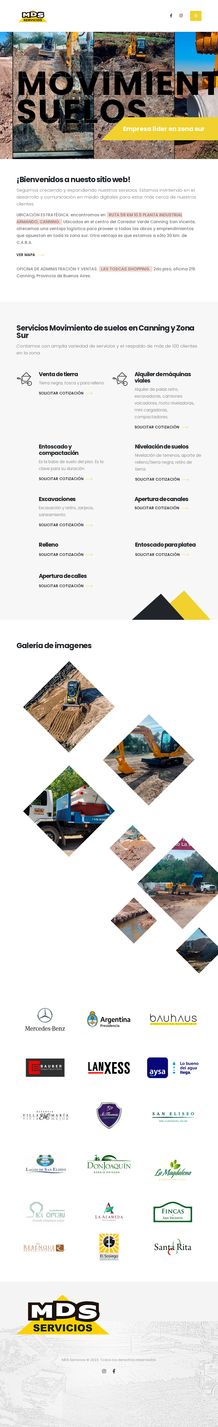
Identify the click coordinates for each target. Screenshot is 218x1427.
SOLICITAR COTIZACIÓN (61, 393)
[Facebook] (171, 15)
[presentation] (11, 92)
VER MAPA (25, 254)
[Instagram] (181, 15)
